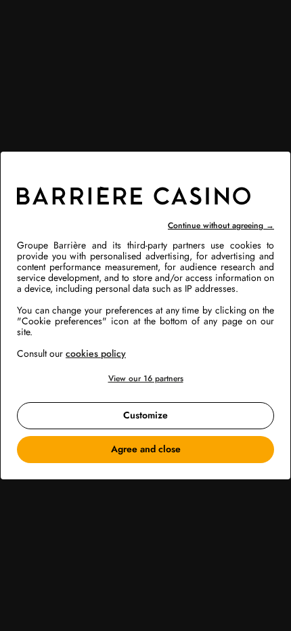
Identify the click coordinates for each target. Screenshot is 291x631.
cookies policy (96, 353)
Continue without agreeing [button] (221, 225)
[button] (145, 378)
